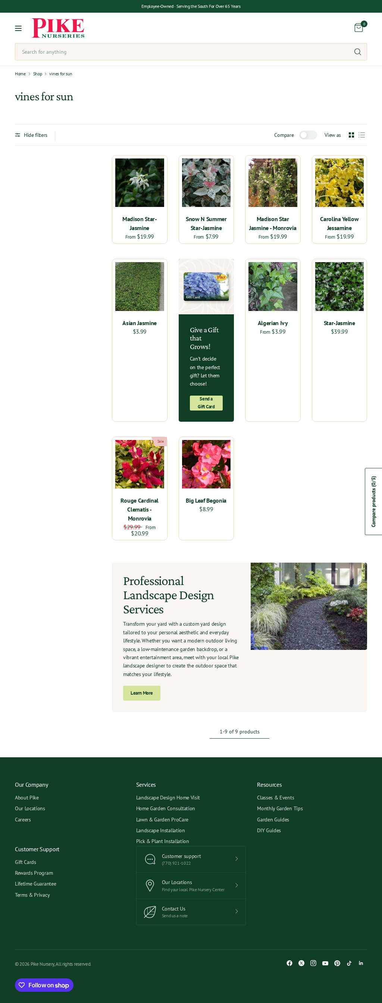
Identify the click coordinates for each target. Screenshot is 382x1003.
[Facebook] (289, 963)
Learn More (142, 693)
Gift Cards (25, 862)
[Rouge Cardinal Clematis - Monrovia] (139, 464)
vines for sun (60, 74)
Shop (37, 74)
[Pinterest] (337, 963)
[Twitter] (301, 963)
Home (20, 74)
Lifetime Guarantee (35, 883)
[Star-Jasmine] (339, 286)
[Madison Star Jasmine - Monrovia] (272, 182)
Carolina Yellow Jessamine (339, 223)
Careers (23, 819)
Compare (284, 135)
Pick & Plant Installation (162, 841)
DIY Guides (269, 830)
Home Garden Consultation (165, 808)
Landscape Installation (160, 830)
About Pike (27, 797)
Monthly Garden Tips (280, 808)
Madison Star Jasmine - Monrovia (272, 223)
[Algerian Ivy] (272, 286)
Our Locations (30, 808)
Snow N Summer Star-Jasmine (206, 223)
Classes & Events (275, 797)
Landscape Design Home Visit (168, 797)
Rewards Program (34, 873)
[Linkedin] (361, 963)
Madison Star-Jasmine (139, 223)
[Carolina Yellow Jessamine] (339, 182)
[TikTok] (349, 963)
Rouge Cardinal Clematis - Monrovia (139, 509)
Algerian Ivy (273, 323)
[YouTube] (325, 963)
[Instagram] (313, 963)
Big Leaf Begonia (206, 500)
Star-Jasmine (339, 323)
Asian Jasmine (139, 323)
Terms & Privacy (32, 895)
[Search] (357, 51)
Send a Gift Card (206, 403)
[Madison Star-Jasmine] (139, 182)
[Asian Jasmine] (139, 286)
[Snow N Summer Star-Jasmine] (206, 182)
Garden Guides (273, 819)
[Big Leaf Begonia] (206, 464)
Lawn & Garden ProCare (162, 819)
